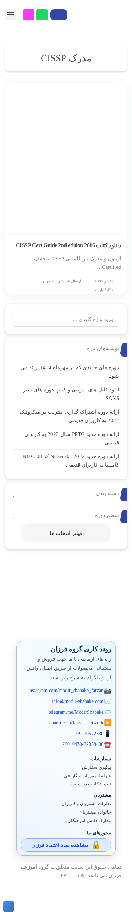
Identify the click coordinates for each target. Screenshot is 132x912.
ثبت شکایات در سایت (90, 784)
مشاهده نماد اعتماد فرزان (60, 845)
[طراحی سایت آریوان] (7, 906)
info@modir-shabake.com (77, 701)
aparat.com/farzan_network (76, 722)
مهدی (46, 281)
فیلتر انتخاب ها (66, 533)
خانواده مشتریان (95, 812)
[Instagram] (28, 14)
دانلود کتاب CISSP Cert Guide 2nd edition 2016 (68, 245)
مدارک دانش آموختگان (89, 820)
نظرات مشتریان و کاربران (86, 803)
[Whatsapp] (42, 14)
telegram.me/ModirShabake (76, 712)
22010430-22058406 (82, 744)
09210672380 (89, 733)
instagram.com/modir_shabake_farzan (65, 690)
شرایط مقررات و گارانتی (87, 775)
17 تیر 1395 (104, 281)
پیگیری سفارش (96, 767)
